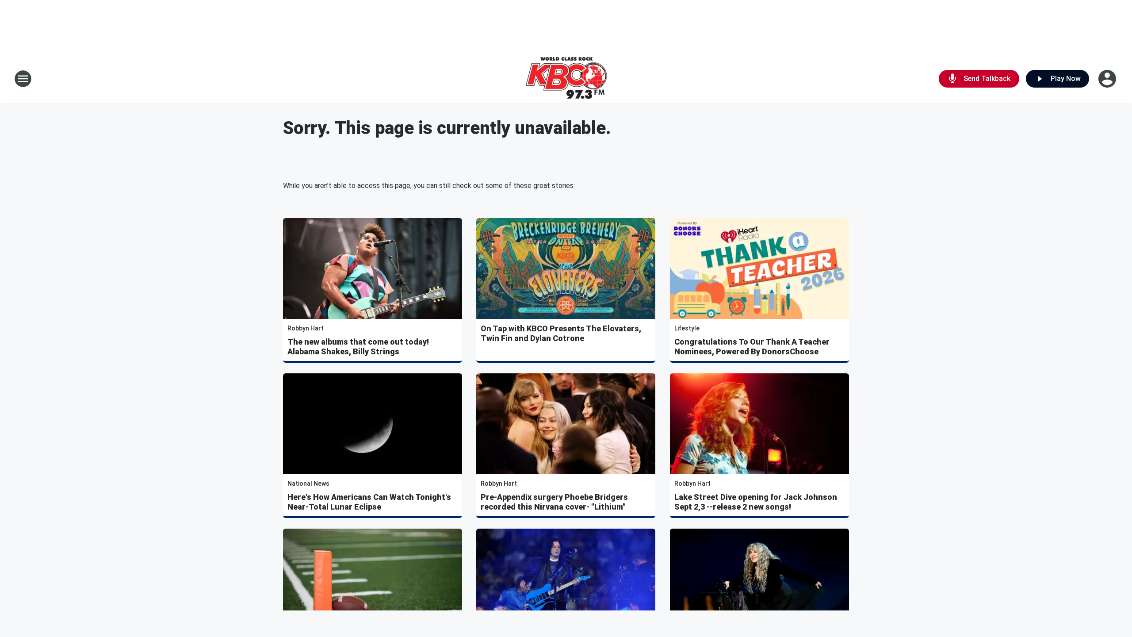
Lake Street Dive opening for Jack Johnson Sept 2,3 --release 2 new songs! (755, 501)
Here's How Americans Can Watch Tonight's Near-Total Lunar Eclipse (369, 501)
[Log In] (1108, 79)
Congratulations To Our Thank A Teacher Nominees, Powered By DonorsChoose (752, 346)
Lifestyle (687, 328)
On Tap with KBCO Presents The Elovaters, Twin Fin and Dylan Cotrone (561, 333)
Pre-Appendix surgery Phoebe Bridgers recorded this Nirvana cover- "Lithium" (554, 501)
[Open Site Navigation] (23, 79)
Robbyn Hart (305, 328)
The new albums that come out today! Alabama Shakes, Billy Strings (358, 346)
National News (308, 483)
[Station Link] (566, 79)
